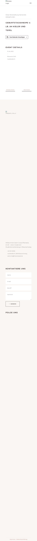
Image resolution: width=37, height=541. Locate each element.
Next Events (27, 90)
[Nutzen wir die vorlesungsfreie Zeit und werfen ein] (18, 347)
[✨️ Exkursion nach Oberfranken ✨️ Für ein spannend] (18, 470)
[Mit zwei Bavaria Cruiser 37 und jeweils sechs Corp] (18, 410)
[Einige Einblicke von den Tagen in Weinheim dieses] (18, 513)
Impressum (12, 539)
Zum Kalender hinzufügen (17, 37)
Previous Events (10, 90)
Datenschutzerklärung (21, 539)
